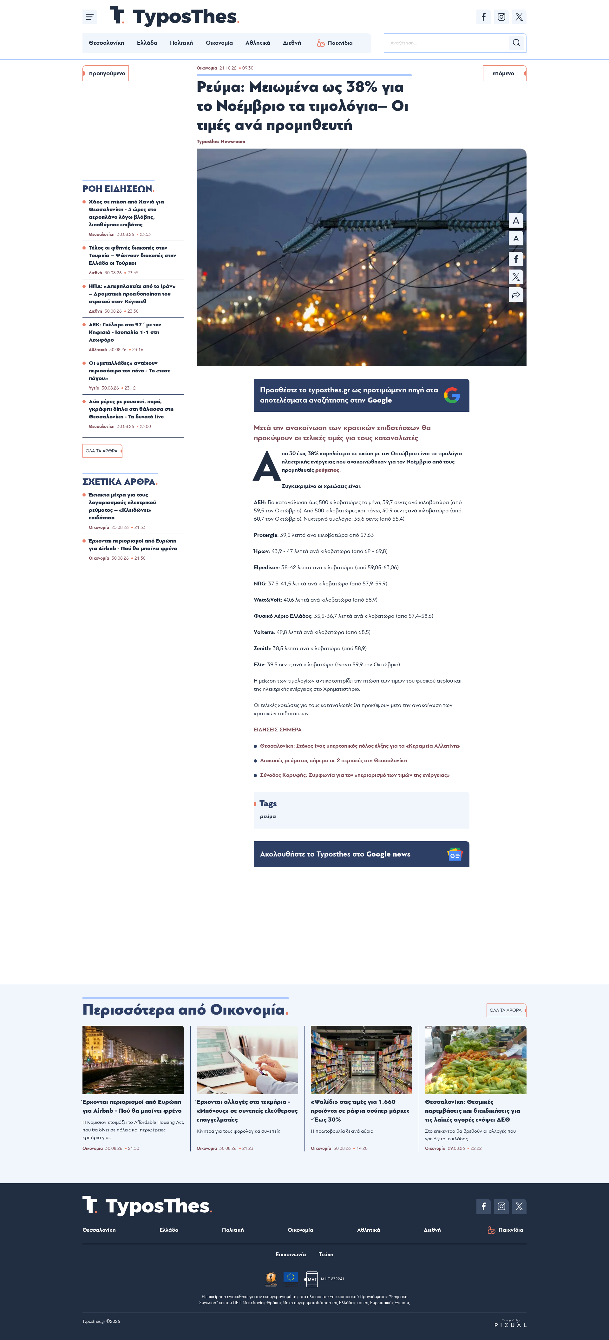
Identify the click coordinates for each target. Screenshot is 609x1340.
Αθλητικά (258, 43)
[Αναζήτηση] (516, 43)
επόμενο (503, 73)
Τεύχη (326, 1254)
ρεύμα (268, 816)
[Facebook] (483, 17)
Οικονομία (219, 43)
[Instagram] (501, 17)
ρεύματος (327, 470)
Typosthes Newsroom (221, 141)
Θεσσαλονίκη (106, 43)
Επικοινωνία (291, 1254)
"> (349, 395)
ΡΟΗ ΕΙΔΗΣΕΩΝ (117, 189)
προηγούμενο (107, 73)
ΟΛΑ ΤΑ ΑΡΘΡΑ (101, 451)
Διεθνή (292, 43)
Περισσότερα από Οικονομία (183, 1010)
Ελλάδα (147, 43)
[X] (519, 17)
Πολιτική (181, 43)
